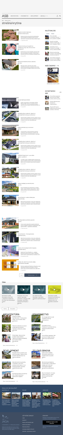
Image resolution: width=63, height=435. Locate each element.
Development (34, 16)
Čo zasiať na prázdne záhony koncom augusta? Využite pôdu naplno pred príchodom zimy (56, 402)
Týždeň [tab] (47, 33)
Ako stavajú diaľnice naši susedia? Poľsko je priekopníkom (48, 318)
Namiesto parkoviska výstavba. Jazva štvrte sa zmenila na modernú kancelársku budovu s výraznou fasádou (55, 54)
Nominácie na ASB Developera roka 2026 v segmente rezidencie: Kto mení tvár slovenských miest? (8, 298)
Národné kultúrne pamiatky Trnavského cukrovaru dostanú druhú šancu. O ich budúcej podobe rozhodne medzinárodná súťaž (19, 365)
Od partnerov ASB (50, 92)
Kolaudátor (12, 308)
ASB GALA (42, 16)
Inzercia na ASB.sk (26, 424)
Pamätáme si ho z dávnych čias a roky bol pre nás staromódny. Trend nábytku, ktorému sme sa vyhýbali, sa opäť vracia (36, 403)
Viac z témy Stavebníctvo (38, 343)
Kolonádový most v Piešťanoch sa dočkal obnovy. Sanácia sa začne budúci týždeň (55, 48)
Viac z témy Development (9, 381)
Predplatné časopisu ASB (27, 422)
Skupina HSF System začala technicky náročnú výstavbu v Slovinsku (55, 108)
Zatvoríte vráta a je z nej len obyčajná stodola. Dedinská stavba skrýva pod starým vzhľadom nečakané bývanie (26, 402)
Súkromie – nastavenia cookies (29, 431)
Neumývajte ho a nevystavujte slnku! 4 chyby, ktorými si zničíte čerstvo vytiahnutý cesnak (47, 402)
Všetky (5, 308)
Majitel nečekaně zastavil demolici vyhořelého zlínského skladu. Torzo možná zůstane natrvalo (15, 402)
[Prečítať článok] (10, 35)
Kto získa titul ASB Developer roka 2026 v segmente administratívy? (39, 297)
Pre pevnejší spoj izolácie (24, 99)
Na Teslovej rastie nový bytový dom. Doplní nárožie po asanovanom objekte (19, 375)
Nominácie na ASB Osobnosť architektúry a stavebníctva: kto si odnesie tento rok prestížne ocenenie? (54, 298)
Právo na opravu (26, 426)
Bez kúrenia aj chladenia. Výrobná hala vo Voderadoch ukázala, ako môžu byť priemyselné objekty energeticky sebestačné (49, 365)
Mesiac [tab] (52, 33)
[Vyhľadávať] (60, 16)
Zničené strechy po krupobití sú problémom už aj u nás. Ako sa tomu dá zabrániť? (26, 47)
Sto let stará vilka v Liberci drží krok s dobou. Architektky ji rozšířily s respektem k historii (6, 402)
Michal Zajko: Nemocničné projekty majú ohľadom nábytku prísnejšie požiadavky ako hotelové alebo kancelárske (19, 338)
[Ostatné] (46, 16)
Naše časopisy (50, 66)
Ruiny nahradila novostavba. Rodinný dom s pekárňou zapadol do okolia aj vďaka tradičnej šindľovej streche (55, 37)
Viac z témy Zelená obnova (38, 381)
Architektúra (14, 16)
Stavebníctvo (24, 16)
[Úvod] (5, 15)
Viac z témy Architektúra (9, 345)
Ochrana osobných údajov (28, 429)
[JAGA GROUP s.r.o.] (5, 418)
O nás (23, 417)
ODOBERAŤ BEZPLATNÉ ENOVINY (52, 422)
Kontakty (24, 420)
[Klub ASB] (57, 16)
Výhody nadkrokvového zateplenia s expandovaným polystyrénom (55, 103)
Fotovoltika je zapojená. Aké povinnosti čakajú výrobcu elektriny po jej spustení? (48, 337)
